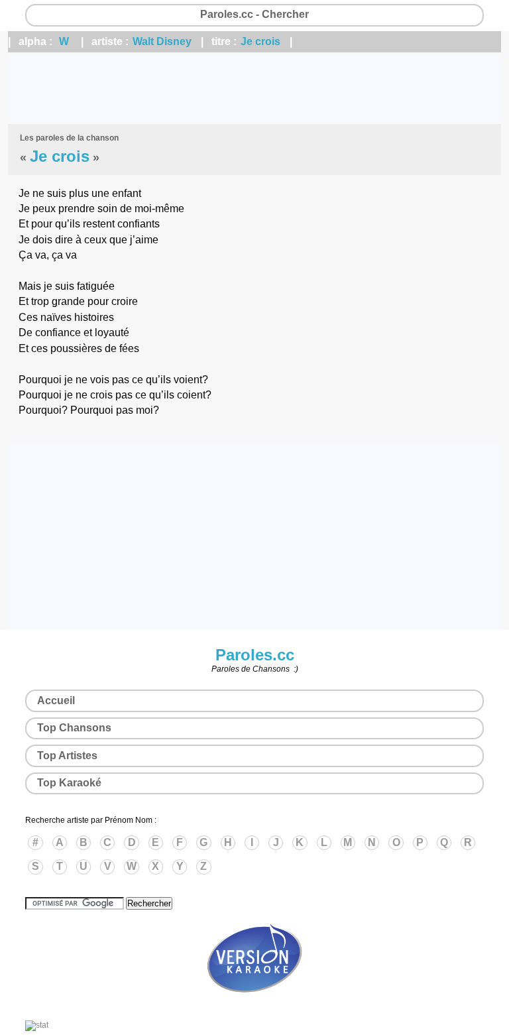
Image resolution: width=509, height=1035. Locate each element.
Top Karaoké (69, 782)
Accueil (56, 700)
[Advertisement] (254, 88)
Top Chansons (74, 727)
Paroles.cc (254, 655)
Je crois (260, 41)
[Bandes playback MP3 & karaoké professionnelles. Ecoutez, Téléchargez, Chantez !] (254, 1006)
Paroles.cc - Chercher (254, 14)
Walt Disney (162, 41)
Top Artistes (67, 755)
